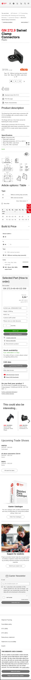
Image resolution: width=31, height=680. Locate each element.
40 (5, 237)
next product (24, 22)
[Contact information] (29, 211)
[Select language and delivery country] (13, 3)
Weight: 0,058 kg (8, 311)
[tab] (11, 81)
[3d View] (26, 154)
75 (10, 244)
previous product (7, 22)
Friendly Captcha (24, 599)
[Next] (24, 81)
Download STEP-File (16, 365)
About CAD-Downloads (12, 377)
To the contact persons (8, 393)
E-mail (3, 579)
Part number (5, 285)
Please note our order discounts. (12, 321)
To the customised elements (9, 392)
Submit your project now (15, 566)
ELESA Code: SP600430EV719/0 (12, 308)
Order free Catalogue (15, 517)
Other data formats (8, 370)
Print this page (9, 98)
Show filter (6, 203)
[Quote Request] (17, 3)
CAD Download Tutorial (12, 374)
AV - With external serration (12, 252)
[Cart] (21, 3)
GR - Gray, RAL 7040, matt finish (11, 263)
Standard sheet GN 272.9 (12, 95)
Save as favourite (11, 340)
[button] (10, 3)
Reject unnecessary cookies (16, 675)
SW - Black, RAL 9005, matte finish (11, 268)
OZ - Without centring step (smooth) (15, 255)
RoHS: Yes (6, 314)
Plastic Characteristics (11, 102)
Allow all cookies (15, 671)
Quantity (13, 325)
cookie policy (25, 667)
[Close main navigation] (28, 3)
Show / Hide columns (21, 201)
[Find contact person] (29, 206)
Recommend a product (12, 343)
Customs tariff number (9, 317)
